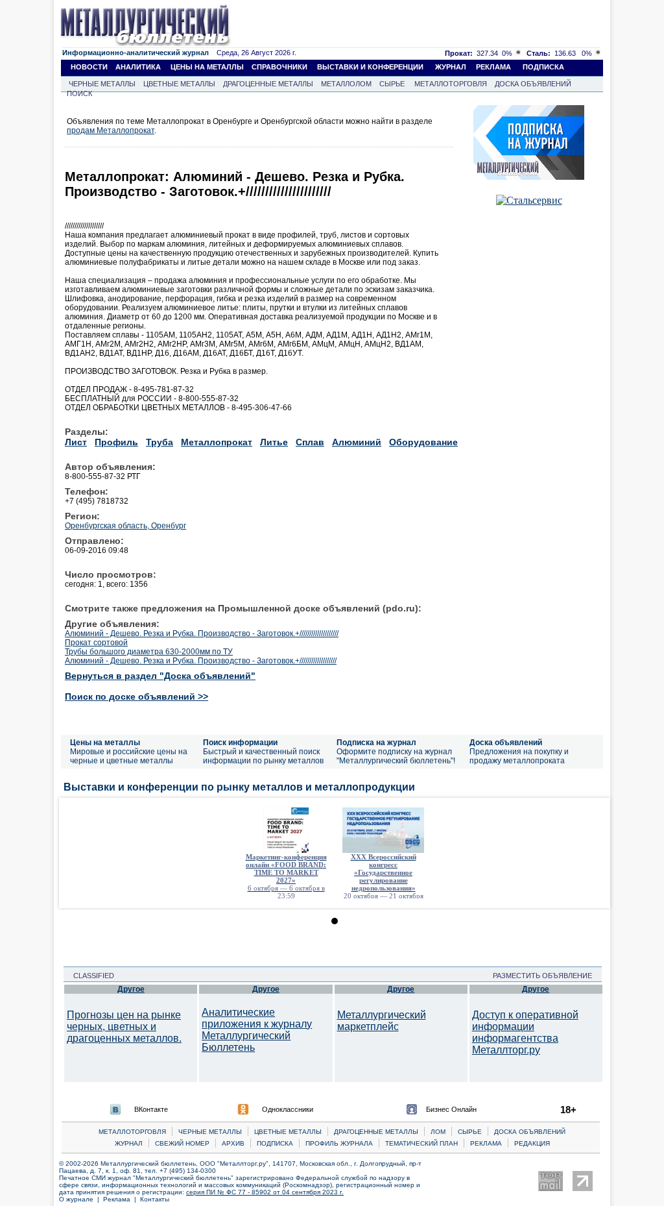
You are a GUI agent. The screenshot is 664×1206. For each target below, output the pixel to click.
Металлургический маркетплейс (381, 1020)
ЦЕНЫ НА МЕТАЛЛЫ (207, 67)
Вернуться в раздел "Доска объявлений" (160, 676)
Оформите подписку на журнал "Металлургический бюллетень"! (396, 756)
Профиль (116, 442)
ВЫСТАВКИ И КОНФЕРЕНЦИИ (370, 67)
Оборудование (423, 442)
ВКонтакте (151, 1109)
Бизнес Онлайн (451, 1109)
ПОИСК (79, 93)
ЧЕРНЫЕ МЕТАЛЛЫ (102, 84)
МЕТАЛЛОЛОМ (346, 84)
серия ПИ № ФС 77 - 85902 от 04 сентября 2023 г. (265, 1192)
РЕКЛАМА (493, 67)
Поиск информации (240, 742)
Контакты (154, 1199)
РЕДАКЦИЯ (532, 1143)
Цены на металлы (105, 742)
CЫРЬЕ (470, 1131)
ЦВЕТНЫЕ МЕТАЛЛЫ (179, 84)
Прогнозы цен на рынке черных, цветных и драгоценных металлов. (124, 1026)
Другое (131, 989)
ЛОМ (438, 1131)
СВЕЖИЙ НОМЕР (182, 1143)
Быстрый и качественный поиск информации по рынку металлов (263, 756)
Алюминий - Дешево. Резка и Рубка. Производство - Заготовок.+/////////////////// (201, 660)
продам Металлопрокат (110, 130)
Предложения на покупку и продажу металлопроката (519, 756)
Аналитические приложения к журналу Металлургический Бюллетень (257, 1030)
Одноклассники (287, 1109)
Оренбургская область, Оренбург (125, 525)
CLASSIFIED (89, 975)
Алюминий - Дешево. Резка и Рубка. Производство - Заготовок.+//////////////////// (201, 633)
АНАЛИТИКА (138, 67)
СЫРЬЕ (392, 84)
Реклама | (121, 1199)
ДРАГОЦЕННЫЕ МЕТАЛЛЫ (268, 84)
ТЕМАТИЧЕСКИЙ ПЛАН (421, 1143)
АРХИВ (233, 1143)
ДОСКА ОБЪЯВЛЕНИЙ (533, 84)
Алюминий (356, 442)
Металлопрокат (216, 442)
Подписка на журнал (376, 742)
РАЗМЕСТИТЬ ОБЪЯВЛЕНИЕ (546, 975)
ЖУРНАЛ (450, 67)
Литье (274, 442)
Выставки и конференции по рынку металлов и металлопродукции (239, 787)
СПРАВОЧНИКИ (279, 67)
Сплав (310, 442)
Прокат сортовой (96, 642)
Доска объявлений (505, 742)
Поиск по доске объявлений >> (136, 696)
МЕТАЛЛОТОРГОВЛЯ (450, 84)
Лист (76, 442)
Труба (159, 442)
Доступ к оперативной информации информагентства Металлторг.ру (525, 1032)
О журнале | (81, 1199)
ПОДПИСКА (543, 67)
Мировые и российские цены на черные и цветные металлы (128, 756)
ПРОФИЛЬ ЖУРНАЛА (339, 1143)
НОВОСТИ (89, 67)
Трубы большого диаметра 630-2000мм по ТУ (149, 651)
